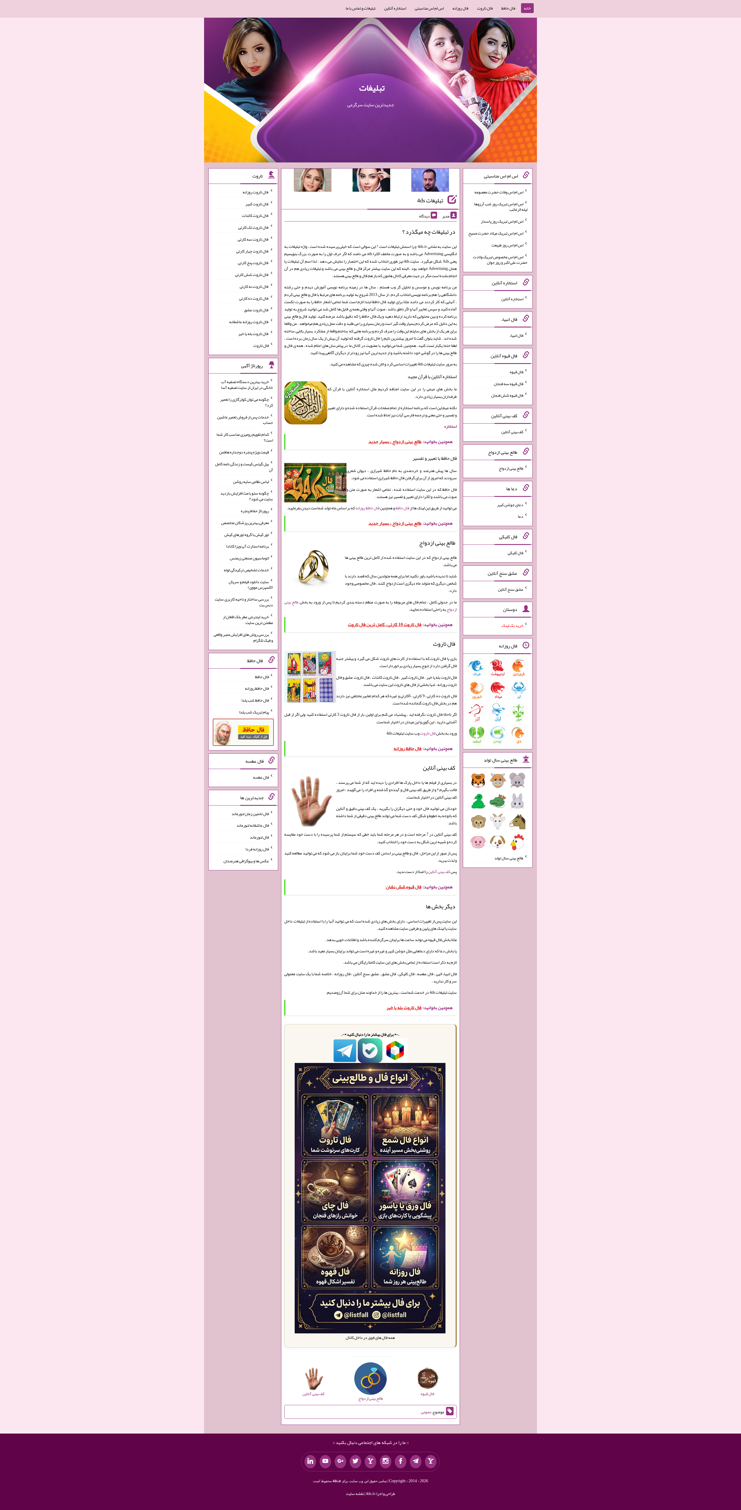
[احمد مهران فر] (430, 181)
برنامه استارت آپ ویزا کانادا (247, 546)
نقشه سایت (355, 1493)
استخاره (450, 426)
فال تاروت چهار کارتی (252, 251)
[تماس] (370, 1461)
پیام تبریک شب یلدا (254, 712)
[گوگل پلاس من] (340, 1461)
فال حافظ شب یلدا (255, 700)
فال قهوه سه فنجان (508, 383)
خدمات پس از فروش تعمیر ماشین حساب (245, 420)
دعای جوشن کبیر (510, 504)
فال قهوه (516, 372)
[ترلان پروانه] (371, 181)
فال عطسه (261, 777)
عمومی (426, 1412)
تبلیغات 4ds (430, 200)
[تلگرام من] (415, 1461)
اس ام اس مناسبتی (429, 8)
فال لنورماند (259, 837)
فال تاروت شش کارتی (252, 274)
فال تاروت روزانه (256, 192)
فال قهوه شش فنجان (507, 395)
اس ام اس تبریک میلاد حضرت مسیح (495, 233)
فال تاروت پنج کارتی (253, 263)
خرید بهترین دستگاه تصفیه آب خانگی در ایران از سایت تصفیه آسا (247, 384)
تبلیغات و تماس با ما (360, 8)
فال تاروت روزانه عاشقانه (249, 322)
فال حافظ (508, 8)
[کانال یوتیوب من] (325, 1461)
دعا (520, 516)
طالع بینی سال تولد (508, 858)
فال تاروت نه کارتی (254, 286)
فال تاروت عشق (256, 310)
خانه (527, 8)
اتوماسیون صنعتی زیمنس (249, 558)
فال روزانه (460, 8)
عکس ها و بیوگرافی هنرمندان (246, 860)
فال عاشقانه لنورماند (252, 825)
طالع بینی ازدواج (511, 468)
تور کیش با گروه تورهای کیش (246, 534)
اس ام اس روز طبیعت (507, 245)
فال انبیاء (516, 335)
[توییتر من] (355, 1461)
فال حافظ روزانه (367, 508)
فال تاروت (485, 8)
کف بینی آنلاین (439, 871)
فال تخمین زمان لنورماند (250, 813)
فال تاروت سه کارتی (253, 239)
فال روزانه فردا (257, 849)
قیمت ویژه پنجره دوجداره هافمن (244, 452)
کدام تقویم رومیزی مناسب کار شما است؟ (245, 437)
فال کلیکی (515, 553)
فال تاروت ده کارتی (254, 298)
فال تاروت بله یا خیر (253, 334)
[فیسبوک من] (400, 1461)
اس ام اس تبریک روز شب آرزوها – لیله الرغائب (500, 206)
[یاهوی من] (430, 1461)
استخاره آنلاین (395, 8)
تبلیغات (372, 87)
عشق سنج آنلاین (510, 589)
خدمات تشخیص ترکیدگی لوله (246, 570)
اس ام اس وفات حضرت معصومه (498, 192)
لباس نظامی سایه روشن (251, 481)
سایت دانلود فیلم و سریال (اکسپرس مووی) (251, 584)
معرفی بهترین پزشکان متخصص (245, 523)
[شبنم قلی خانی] (312, 181)
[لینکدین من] (310, 1461)
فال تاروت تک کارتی (253, 227)
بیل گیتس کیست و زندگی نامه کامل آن (244, 467)
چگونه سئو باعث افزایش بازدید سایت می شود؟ (246, 496)
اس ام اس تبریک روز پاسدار (502, 221)
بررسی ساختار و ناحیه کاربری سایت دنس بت (244, 602)
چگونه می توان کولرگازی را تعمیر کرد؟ (246, 402)
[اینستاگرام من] (385, 1461)
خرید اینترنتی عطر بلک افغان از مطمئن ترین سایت (248, 620)
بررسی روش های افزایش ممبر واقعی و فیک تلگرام (243, 637)
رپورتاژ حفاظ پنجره (255, 511)
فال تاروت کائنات (255, 215)
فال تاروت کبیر (257, 203)
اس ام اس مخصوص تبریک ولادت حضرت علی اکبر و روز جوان (500, 259)
